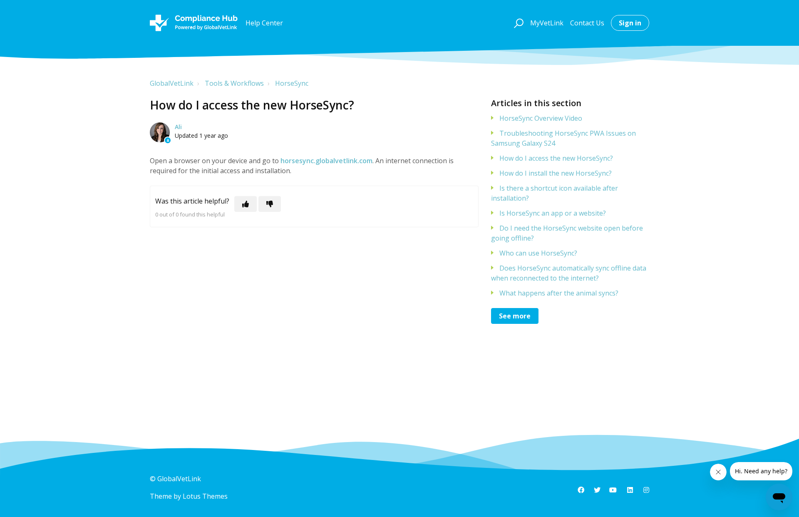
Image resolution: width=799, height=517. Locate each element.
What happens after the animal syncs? (558, 293)
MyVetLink (546, 22)
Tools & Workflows (234, 83)
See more (515, 316)
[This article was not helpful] (269, 204)
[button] (517, 23)
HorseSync (291, 83)
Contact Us (587, 22)
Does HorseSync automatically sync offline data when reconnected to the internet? (568, 273)
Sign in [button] (630, 22)
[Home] (194, 23)
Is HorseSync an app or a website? (552, 213)
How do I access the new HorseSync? (556, 158)
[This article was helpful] (245, 204)
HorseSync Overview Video (540, 118)
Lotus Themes (205, 496)
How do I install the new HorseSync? (555, 173)
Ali (178, 127)
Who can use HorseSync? (538, 253)
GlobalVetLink (172, 83)
